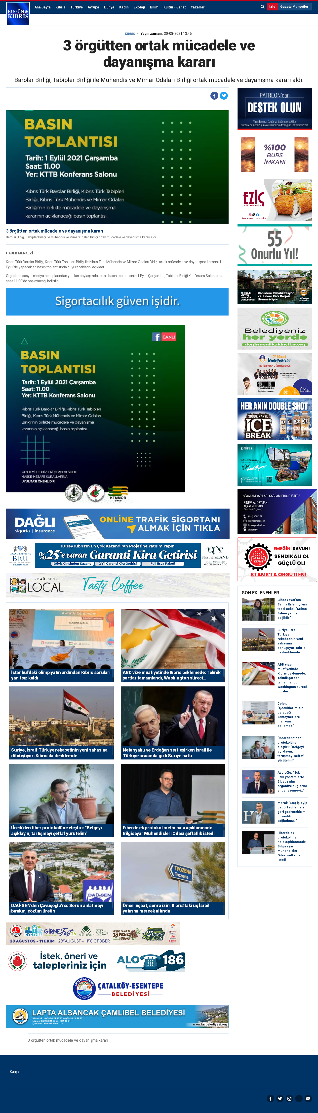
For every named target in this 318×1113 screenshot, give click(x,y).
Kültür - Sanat (174, 7)
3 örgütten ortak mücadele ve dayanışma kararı (54, 231)
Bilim (154, 7)
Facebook (270, 1098)
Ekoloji (139, 7)
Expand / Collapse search (263, 6)
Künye (15, 1071)
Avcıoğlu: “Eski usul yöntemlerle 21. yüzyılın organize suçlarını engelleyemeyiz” (292, 781)
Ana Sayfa (43, 7)
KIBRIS (130, 34)
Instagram (289, 1098)
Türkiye (76, 7)
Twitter (280, 1098)
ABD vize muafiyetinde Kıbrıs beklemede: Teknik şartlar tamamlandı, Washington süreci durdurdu (292, 678)
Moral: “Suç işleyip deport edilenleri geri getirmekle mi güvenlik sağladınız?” (292, 812)
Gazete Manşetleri (295, 6)
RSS (299, 1098)
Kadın (124, 7)
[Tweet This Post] (224, 96)
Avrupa (93, 7)
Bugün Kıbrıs (18, 14)
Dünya (109, 7)
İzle (272, 6)
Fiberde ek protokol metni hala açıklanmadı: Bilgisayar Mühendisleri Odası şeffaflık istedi (292, 846)
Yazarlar (198, 7)
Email (308, 1098)
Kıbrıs (60, 7)
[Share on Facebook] (214, 96)
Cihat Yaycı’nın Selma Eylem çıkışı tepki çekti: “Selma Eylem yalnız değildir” (292, 609)
